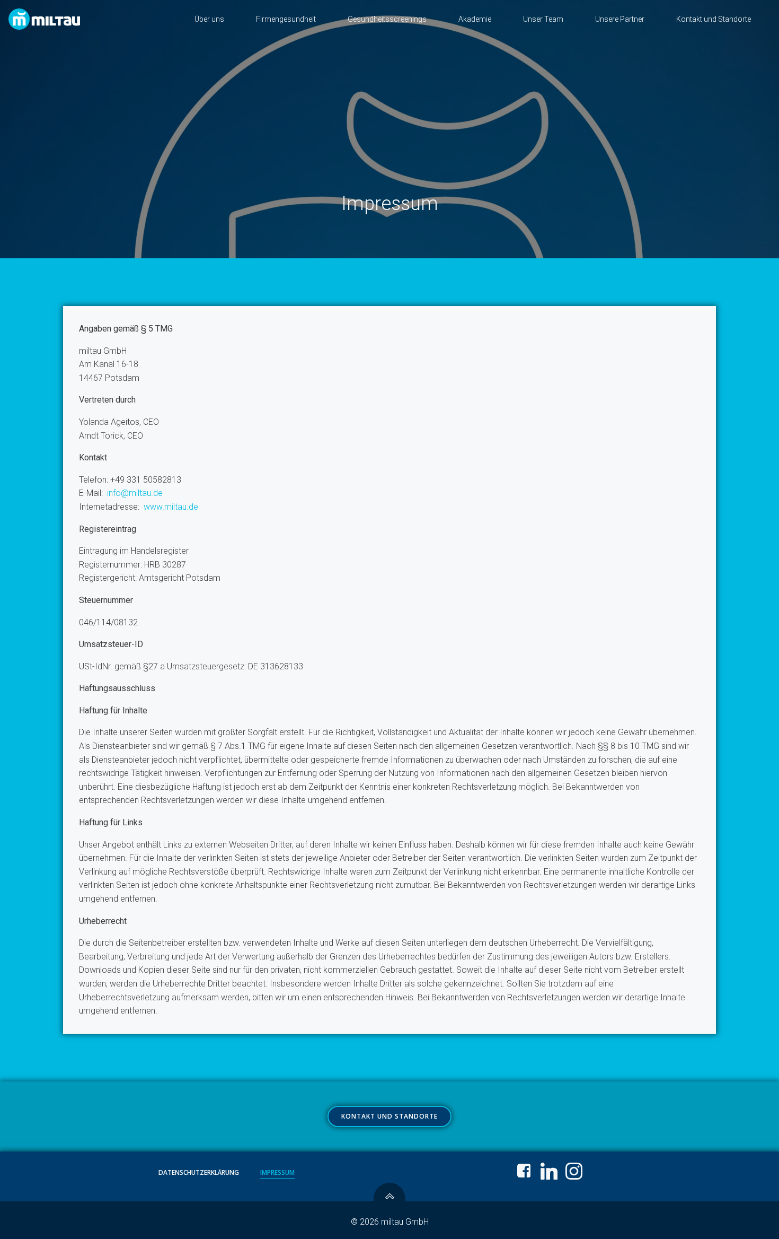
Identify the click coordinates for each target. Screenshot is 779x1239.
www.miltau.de (171, 507)
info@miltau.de (135, 493)
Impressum (277, 1172)
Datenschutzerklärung (198, 1172)
